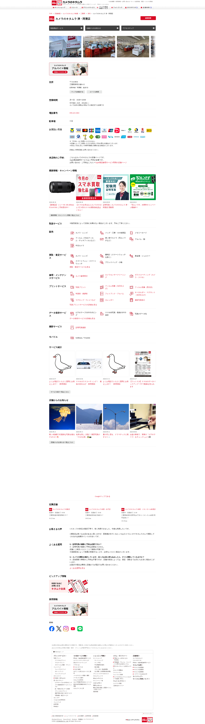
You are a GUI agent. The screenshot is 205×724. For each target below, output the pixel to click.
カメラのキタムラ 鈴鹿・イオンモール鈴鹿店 (140, 509)
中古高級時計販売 (99, 665)
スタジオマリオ (79, 667)
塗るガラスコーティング (80, 662)
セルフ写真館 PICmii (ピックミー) (82, 682)
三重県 (83, 13)
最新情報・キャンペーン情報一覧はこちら (65, 215)
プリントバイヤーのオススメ (101, 673)
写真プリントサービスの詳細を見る (83, 305)
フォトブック (57, 667)
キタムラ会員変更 (139, 669)
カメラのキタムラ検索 (70, 13)
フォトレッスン (117, 672)
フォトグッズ (57, 702)
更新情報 (95, 691)
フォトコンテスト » (119, 681)
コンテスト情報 (117, 683)
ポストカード (57, 676)
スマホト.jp (76, 665)
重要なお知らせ (97, 685)
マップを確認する (77, 92)
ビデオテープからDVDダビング (63, 682)
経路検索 (148, 18)
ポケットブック (59, 671)
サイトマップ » (137, 676)
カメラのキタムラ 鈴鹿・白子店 (100, 509)
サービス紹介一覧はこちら (60, 392)
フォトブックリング (60, 673)
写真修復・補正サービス (61, 695)
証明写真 (56, 704)
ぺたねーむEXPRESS (59, 700)
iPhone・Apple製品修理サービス (82, 658)
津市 (89, 13)
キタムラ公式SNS (78, 680)
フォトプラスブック (60, 669)
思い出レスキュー (58, 680)
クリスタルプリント (60, 660)
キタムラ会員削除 (139, 672)
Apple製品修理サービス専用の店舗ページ (111, 162)
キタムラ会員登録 (139, 667)
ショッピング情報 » (99, 656)
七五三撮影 (78, 669)
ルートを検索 (94, 92)
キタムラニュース (98, 676)
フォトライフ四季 (118, 674)
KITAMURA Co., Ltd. (62, 721)
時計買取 (96, 667)
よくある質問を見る (77, 568)
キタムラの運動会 (118, 670)
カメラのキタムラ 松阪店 (61, 509)
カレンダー (57, 697)
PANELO (56, 706)
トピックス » (97, 683)
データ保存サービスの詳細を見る (82, 318)
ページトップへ (148, 713)
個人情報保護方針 (58, 716)
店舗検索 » (136, 656)
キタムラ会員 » (137, 665)
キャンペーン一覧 (98, 680)
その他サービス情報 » (80, 656)
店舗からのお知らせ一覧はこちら (62, 442)
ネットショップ (97, 658)
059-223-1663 (74, 113)
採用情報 (118, 1)
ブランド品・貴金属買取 (101, 669)
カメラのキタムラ (137, 658)
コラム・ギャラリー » (120, 656)
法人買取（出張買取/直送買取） (103, 671)
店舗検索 (58, 13)
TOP (50, 13)
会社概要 (111, 1)
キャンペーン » (98, 678)
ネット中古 (97, 662)
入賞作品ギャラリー (118, 685)
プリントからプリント (61, 691)
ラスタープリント (59, 662)
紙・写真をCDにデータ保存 (62, 689)
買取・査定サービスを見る (80, 267)
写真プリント (57, 658)
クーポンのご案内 (78, 677)
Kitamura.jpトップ (59, 651)
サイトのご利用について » (141, 679)
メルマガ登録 (149, 1)
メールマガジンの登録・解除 (81, 675)
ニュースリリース (70, 716)
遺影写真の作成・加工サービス (63, 693)
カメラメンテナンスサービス (81, 660)
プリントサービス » (60, 656)
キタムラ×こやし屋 (78, 688)
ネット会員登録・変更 (137, 1)
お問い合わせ (126, 1)
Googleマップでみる (102, 496)
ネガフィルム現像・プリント (63, 665)
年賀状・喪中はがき (60, 678)
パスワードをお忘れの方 (140, 674)
